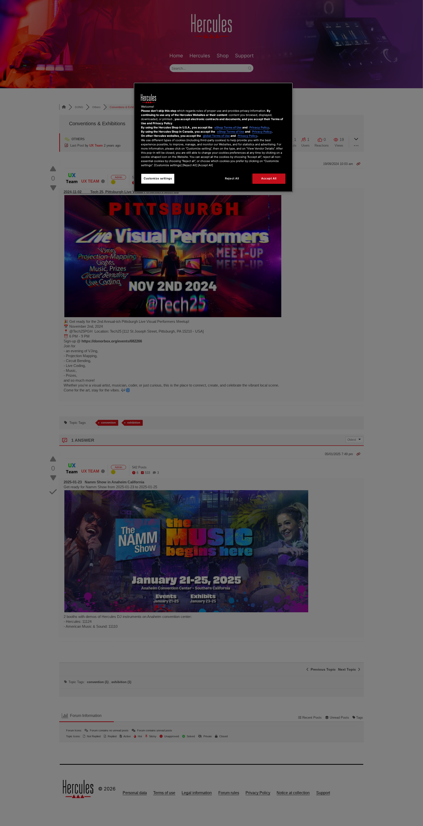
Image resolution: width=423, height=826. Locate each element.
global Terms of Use (216, 136)
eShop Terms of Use (228, 127)
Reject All (232, 178)
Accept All (269, 178)
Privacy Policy (259, 127)
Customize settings (158, 178)
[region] (213, 137)
